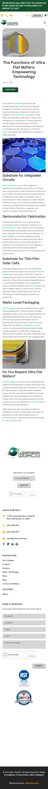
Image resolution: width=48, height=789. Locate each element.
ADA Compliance (37, 775)
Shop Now (10, 90)
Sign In (37, 15)
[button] (45, 23)
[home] (9, 23)
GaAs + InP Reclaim (10, 572)
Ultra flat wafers (9, 185)
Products (6, 564)
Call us (8, 421)
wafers (5, 132)
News (4, 576)
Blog (4, 580)
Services (6, 568)
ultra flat (32, 286)
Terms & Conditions (10, 584)
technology (19, 103)
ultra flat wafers (18, 115)
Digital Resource (32, 783)
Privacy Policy (22, 775)
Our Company (8, 560)
